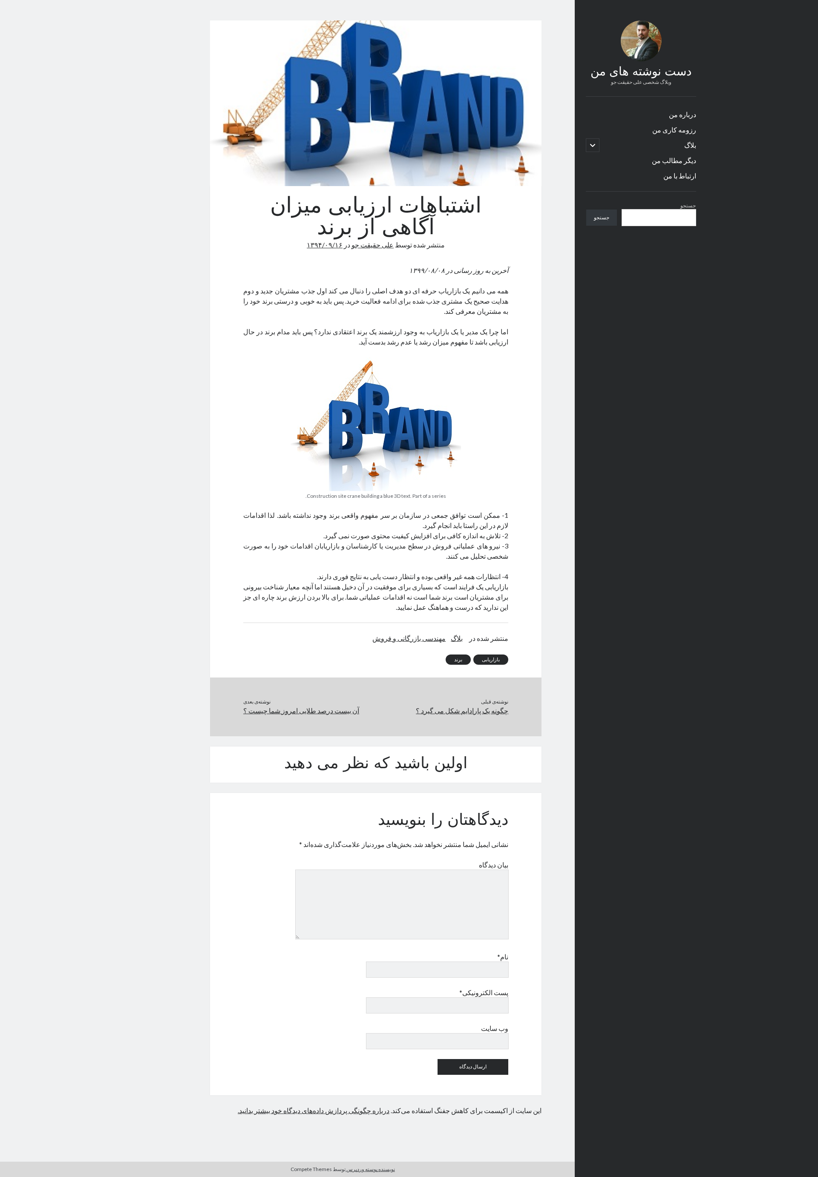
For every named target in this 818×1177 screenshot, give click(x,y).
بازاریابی (491, 659)
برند (458, 659)
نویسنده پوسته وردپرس (370, 1169)
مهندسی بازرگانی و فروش (409, 638)
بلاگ (690, 145)
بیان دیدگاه (493, 865)
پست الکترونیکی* (483, 992)
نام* (502, 957)
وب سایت (494, 1028)
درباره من (682, 114)
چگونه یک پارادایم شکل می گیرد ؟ (462, 710)
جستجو (688, 205)
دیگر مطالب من (674, 160)
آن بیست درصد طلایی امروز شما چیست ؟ (301, 710)
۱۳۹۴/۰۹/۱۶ (325, 245)
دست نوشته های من (640, 72)
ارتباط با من (679, 176)
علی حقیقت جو (372, 245)
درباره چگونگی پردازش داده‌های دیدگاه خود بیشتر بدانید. (313, 1110)
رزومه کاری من (674, 130)
